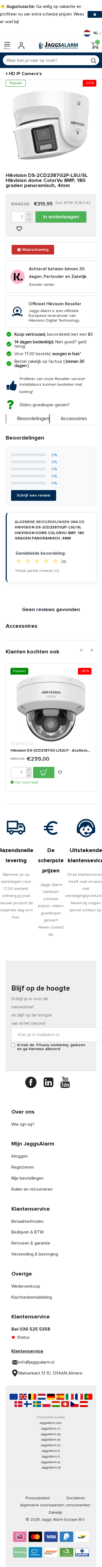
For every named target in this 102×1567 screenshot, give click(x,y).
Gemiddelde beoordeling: (40, 553)
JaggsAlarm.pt (51, 1467)
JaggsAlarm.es (50, 1462)
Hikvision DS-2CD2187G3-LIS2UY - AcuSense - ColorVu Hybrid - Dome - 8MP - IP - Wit (51, 750)
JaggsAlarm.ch (51, 1445)
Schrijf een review (33, 495)
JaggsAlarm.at (50, 1439)
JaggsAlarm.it (50, 1456)
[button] (81, 650)
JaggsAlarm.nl (50, 1428)
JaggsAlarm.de (50, 1434)
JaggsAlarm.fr (50, 1450)
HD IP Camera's (25, 73)
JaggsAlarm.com (50, 1423)
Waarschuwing (35, 250)
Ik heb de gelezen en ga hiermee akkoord (51, 1047)
